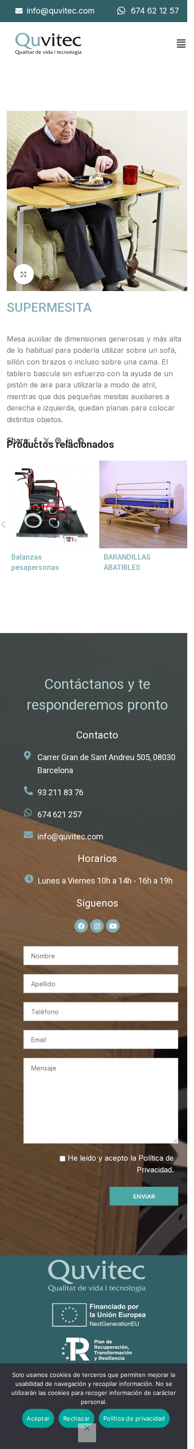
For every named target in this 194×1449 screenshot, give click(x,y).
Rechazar (76, 1418)
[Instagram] (97, 926)
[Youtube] (113, 926)
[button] (181, 44)
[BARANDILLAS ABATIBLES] (143, 504)
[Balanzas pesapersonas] (51, 504)
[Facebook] (81, 926)
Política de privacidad (134, 1418)
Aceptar (38, 1418)
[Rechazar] (87, 1432)
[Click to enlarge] (24, 274)
